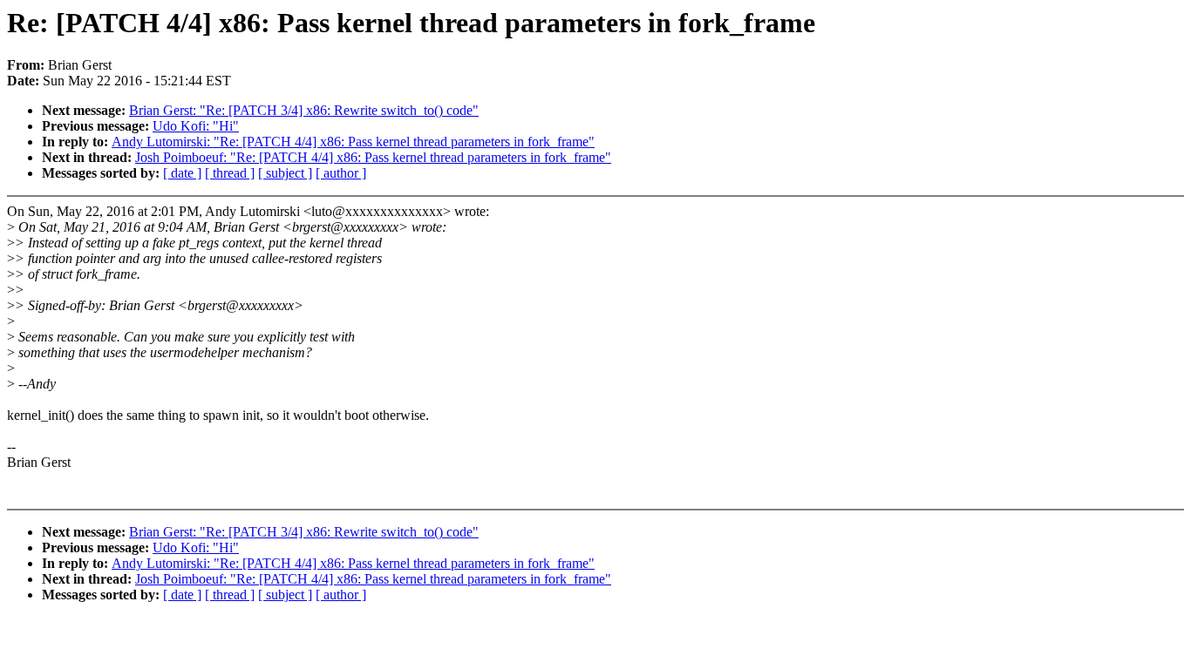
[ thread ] (230, 173)
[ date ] (182, 173)
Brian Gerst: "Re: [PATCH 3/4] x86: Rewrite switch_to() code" (304, 110)
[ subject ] (285, 173)
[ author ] (341, 173)
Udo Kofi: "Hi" (196, 125)
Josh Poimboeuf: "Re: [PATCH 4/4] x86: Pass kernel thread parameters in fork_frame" (373, 157)
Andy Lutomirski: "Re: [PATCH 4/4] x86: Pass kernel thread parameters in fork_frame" (353, 141)
